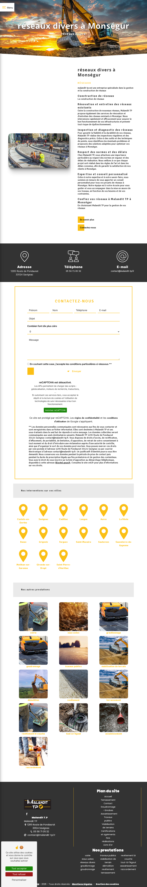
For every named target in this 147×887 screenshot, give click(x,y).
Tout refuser (19, 874)
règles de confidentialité (87, 418)
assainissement (128, 865)
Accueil (108, 796)
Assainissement (109, 813)
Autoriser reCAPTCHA (55, 410)
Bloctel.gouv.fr (62, 462)
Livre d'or (108, 844)
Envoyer (76, 371)
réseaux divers (87, 862)
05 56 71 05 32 (73, 271)
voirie (87, 855)
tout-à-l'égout (128, 862)
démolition (108, 865)
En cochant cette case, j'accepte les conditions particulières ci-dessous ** (71, 364)
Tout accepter (19, 868)
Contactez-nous (88, 227)
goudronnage (87, 869)
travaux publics (108, 855)
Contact (108, 803)
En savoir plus (87, 219)
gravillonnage (88, 865)
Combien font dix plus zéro (42, 326)
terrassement (108, 872)
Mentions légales (82, 884)
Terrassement (108, 800)
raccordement (128, 869)
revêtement (108, 869)
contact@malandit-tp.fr (122, 271)
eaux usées (88, 859)
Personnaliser (19, 879)
